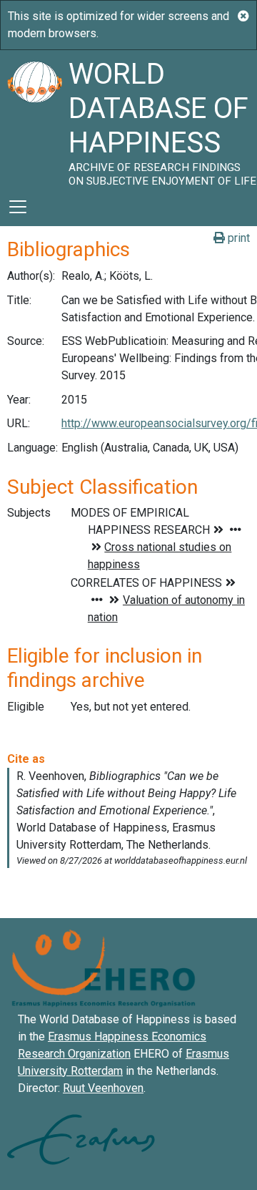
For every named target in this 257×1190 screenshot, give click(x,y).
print (237, 238)
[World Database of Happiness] (34, 118)
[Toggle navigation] (18, 206)
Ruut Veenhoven (103, 1088)
